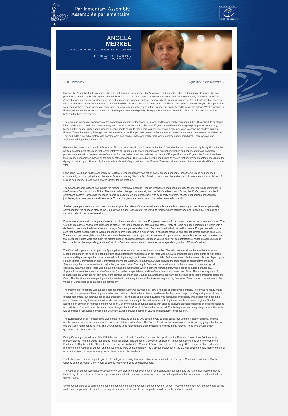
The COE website (228, 12)
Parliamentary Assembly (91, 11)
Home (54, 24)
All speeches (75, 82)
